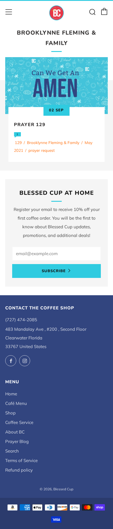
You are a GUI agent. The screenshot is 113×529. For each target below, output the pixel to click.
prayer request (41, 150)
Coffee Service (19, 422)
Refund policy (19, 470)
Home (11, 394)
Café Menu (16, 403)
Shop (10, 413)
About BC (15, 432)
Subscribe (54, 271)
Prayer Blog (17, 441)
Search (12, 451)
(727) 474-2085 (21, 319)
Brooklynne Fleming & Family (53, 142)
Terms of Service (21, 460)
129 (18, 142)
